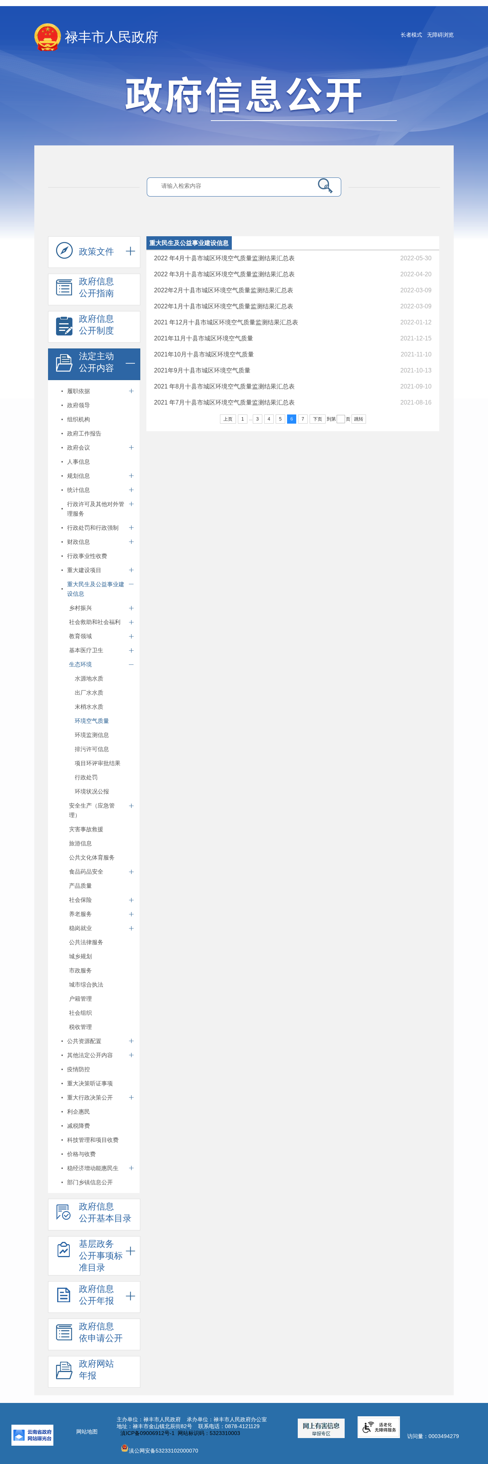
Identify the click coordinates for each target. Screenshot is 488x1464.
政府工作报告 (84, 433)
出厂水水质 (89, 692)
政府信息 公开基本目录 (105, 1212)
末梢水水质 (89, 706)
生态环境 (80, 664)
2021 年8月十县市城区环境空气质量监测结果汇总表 (224, 386)
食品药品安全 (86, 871)
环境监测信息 (92, 735)
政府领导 (78, 405)
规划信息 (78, 475)
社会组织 (80, 1012)
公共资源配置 (84, 1041)
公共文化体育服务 (92, 857)
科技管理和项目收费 (93, 1140)
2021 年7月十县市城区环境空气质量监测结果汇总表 (224, 402)
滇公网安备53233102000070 (163, 1451)
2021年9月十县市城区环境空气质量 (202, 370)
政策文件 (96, 251)
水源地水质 (89, 678)
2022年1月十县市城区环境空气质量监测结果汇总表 (223, 306)
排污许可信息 (92, 749)
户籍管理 (80, 998)
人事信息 (78, 461)
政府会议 (78, 447)
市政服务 (80, 970)
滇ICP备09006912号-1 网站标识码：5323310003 (180, 1433)
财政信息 (78, 542)
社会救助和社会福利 (94, 622)
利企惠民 (78, 1111)
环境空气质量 (92, 720)
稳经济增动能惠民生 (93, 1168)
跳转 (358, 419)
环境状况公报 (92, 791)
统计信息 (78, 490)
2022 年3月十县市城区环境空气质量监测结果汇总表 (224, 274)
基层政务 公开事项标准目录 (101, 1255)
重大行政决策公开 (90, 1097)
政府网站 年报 (96, 1369)
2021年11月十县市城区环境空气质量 (203, 338)
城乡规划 (80, 956)
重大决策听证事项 (90, 1083)
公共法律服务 (86, 942)
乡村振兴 (80, 608)
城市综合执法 (86, 984)
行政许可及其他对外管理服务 (95, 509)
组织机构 (78, 419)
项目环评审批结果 (97, 763)
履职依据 (78, 391)
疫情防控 (78, 1069)
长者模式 (411, 35)
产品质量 (80, 885)
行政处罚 (86, 777)
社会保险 (80, 899)
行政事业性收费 (87, 556)
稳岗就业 (80, 928)
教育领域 (80, 636)
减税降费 (78, 1125)
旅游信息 (80, 843)
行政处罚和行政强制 (93, 527)
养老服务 (80, 914)
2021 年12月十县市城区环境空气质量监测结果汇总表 (226, 322)
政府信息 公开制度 (96, 324)
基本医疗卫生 (86, 650)
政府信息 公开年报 (96, 1295)
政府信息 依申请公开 (101, 1332)
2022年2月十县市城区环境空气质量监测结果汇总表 (223, 290)
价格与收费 (81, 1154)
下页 (317, 419)
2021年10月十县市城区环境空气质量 (204, 354)
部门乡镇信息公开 (90, 1182)
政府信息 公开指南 (96, 287)
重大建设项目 (84, 570)
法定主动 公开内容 (96, 362)
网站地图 (87, 1432)
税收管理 (80, 1027)
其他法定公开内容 (90, 1055)
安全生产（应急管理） (92, 810)
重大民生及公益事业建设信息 (95, 589)
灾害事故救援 (86, 829)
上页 (228, 419)
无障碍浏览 (440, 35)
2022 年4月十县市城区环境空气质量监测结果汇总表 (224, 258)
